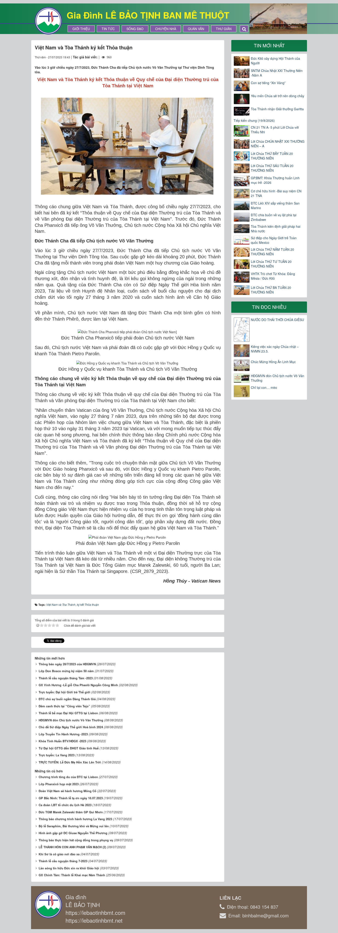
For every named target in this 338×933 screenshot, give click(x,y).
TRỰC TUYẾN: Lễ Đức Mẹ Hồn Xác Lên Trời (70, 762)
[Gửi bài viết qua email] (200, 57)
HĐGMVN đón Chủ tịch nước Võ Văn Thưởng (71, 720)
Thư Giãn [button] (224, 28)
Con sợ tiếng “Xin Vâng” (268, 82)
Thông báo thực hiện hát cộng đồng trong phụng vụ (76, 840)
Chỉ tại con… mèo (264, 387)
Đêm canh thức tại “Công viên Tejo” (64, 706)
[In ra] (209, 57)
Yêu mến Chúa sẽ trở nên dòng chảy (277, 96)
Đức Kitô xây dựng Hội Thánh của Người (275, 60)
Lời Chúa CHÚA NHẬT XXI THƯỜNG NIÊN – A (277, 143)
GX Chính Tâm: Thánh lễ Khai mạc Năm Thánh (72, 875)
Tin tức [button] (108, 28)
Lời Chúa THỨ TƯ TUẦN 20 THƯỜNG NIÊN (271, 263)
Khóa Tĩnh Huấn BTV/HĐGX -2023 (62, 741)
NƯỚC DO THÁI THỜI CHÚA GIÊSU (277, 319)
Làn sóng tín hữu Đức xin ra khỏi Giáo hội (69, 868)
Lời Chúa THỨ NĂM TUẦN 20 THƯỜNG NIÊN (272, 251)
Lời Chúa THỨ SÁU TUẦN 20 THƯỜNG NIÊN (272, 168)
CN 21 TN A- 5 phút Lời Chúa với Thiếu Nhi (275, 129)
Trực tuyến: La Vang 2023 (56, 755)
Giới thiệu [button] (81, 28)
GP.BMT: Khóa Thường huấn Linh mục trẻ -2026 (275, 180)
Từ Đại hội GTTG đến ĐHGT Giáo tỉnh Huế (69, 748)
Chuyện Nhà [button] (165, 28)
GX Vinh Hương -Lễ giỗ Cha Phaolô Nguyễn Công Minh (78, 685)
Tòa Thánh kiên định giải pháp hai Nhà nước (275, 228)
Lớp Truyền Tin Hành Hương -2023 (63, 734)
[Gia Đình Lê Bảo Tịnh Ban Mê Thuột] (48, 20)
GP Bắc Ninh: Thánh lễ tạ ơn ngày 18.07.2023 (71, 798)
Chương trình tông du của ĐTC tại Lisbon (68, 777)
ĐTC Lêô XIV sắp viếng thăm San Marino (275, 205)
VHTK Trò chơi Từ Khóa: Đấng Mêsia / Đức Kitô (273, 276)
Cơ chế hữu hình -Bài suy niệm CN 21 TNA (276, 193)
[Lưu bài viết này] (217, 57)
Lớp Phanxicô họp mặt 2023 (59, 784)
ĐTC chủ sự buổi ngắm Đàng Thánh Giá (67, 699)
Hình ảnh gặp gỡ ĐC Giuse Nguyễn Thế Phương (73, 833)
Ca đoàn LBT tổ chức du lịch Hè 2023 (65, 805)
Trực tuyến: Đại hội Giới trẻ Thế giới (64, 692)
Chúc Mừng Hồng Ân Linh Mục (273, 361)
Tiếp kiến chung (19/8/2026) (254, 120)
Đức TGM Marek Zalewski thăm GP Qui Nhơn (71, 812)
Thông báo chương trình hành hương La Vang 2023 (75, 819)
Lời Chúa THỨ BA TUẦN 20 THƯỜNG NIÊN (271, 289)
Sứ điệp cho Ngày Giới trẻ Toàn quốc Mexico (274, 240)
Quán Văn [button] (196, 28)
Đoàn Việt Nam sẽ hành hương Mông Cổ (67, 791)
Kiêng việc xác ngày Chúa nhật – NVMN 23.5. (275, 348)
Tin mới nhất (269, 45)
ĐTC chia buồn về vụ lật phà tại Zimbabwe (273, 217)
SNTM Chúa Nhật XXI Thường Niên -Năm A (277, 72)
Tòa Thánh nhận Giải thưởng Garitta (277, 109)
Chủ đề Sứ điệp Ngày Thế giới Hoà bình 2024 (71, 727)
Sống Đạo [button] (134, 28)
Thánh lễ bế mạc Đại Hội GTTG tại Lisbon (68, 713)
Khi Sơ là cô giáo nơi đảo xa (59, 854)
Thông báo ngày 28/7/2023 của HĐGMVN (67, 664)
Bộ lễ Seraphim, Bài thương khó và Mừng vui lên (74, 826)
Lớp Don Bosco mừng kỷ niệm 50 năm (66, 671)
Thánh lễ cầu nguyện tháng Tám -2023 (66, 678)
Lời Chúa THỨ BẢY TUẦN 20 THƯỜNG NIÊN (272, 155)
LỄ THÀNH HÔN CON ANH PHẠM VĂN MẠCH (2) (72, 847)
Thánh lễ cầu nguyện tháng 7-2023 (63, 861)
